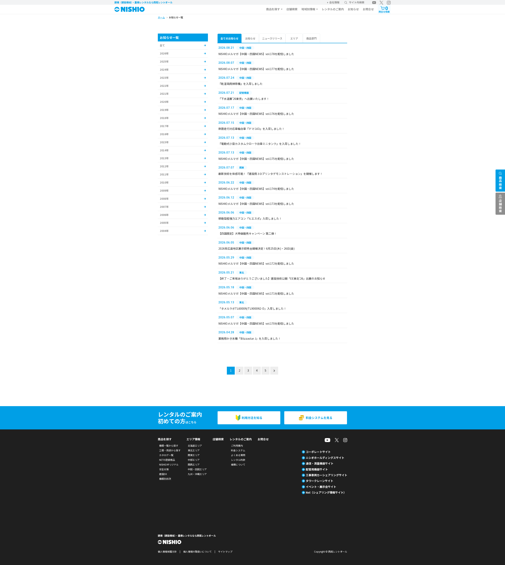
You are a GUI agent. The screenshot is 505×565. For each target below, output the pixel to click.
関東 (241, 167)
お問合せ (368, 9)
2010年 (164, 182)
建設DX (163, 474)
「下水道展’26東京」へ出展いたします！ (243, 99)
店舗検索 (291, 9)
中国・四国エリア (197, 469)
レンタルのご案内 (333, 9)
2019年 (164, 110)
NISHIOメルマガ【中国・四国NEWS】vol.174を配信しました (256, 189)
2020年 (164, 102)
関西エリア (194, 464)
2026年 (164, 53)
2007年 (164, 207)
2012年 (164, 166)
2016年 (164, 134)
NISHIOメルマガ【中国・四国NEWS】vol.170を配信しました (256, 323)
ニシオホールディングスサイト (325, 458)
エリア (294, 38)
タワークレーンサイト (319, 481)
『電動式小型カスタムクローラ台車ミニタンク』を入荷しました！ (259, 144)
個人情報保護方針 (167, 551)
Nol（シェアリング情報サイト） (326, 492)
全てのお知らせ (229, 38)
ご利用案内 (237, 445)
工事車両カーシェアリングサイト (326, 475)
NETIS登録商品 (167, 459)
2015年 (164, 142)
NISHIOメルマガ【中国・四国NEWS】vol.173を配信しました (256, 204)
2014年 (164, 150)
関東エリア (194, 455)
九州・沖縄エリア (197, 474)
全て (162, 45)
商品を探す (273, 9)
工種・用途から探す (169, 450)
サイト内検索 (356, 2)
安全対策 (164, 469)
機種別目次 (165, 478)
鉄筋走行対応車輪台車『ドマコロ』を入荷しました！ (251, 129)
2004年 (164, 231)
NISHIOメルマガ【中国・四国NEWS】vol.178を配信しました (256, 54)
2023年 (164, 78)
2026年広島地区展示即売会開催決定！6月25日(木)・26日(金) (256, 248)
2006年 (164, 215)
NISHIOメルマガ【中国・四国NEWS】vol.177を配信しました (256, 69)
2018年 (164, 118)
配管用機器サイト (317, 469)
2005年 (164, 223)
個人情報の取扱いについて (197, 551)
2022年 (164, 86)
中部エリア (194, 459)
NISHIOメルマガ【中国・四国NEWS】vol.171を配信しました (256, 293)
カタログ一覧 (166, 455)
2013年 (164, 158)
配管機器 (244, 92)
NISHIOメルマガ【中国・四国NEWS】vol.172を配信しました (256, 263)
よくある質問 (238, 455)
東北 (241, 272)
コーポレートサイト (318, 452)
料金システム (238, 450)
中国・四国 (245, 47)
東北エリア (194, 450)
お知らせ (353, 9)
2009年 (164, 190)
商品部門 (311, 38)
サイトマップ (225, 551)
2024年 (164, 69)
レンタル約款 (238, 459)
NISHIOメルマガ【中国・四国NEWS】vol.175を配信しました (256, 159)
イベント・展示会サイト (321, 487)
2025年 (164, 61)
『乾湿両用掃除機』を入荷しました (240, 84)
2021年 (164, 94)
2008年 (164, 199)
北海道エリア (195, 445)
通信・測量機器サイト (319, 463)
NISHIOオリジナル (169, 464)
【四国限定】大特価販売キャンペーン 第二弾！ (247, 233)
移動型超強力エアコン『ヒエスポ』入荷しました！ (250, 218)
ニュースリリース (272, 38)
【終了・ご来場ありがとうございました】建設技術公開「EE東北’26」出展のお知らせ (271, 278)
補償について (238, 464)
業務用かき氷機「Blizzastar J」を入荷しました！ (249, 338)
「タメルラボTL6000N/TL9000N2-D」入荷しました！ (252, 308)
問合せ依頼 (384, 9)
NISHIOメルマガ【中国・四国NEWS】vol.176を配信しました (256, 114)
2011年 (164, 174)
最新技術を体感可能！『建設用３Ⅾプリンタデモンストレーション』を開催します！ (270, 174)
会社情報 (334, 2)
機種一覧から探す (168, 445)
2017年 (164, 126)
